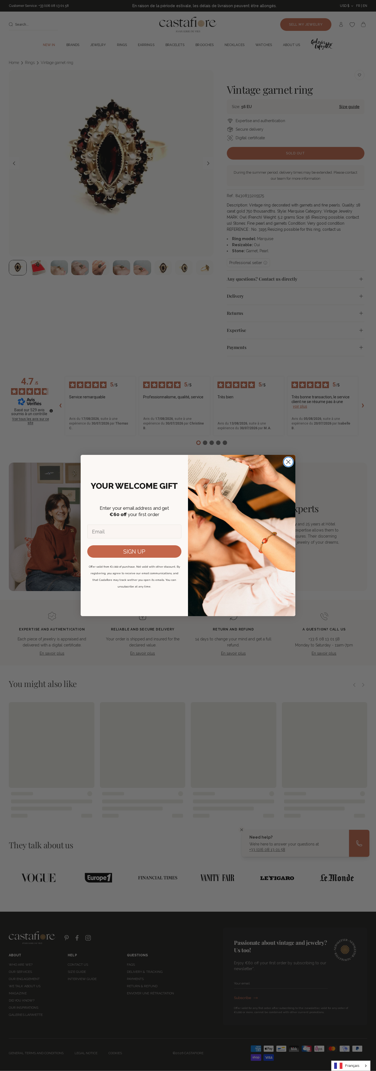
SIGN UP (134, 551)
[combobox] (350, 1066)
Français (352, 1066)
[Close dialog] (288, 462)
